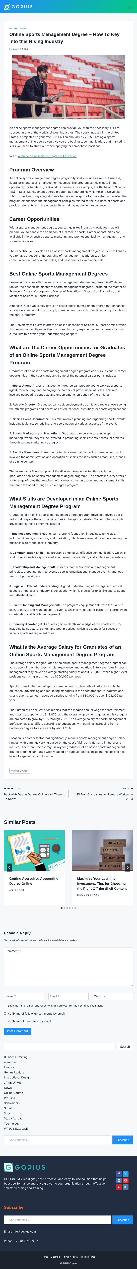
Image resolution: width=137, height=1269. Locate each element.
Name (11, 996)
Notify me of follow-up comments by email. (36, 1013)
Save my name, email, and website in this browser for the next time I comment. (55, 1005)
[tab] (62, 908)
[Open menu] (130, 7)
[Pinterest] (119, 1187)
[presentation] (34, 850)
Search (125, 1046)
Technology (11, 1123)
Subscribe (122, 1140)
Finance (9, 1067)
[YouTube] (125, 1180)
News (8, 1088)
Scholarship (12, 1103)
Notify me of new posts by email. (30, 1021)
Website (99, 996)
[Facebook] (119, 1174)
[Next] (127, 868)
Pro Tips (9, 1098)
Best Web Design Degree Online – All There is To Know (34, 794)
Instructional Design (17, 1077)
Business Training (16, 1057)
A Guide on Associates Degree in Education (47, 156)
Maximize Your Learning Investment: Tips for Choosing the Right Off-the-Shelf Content (102, 883)
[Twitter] (125, 1174)
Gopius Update (14, 1072)
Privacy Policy (70, 1256)
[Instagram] (125, 1187)
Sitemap (55, 1256)
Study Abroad (13, 1118)
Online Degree (17, 28)
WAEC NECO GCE (16, 1128)
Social (8, 1108)
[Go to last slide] (9, 868)
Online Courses (20, 770)
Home (45, 1256)
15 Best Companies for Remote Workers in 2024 (105, 794)
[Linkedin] (119, 1180)
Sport (7, 1113)
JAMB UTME (12, 1082)
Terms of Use (88, 1256)
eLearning (10, 1062)
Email (54, 996)
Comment (13, 951)
